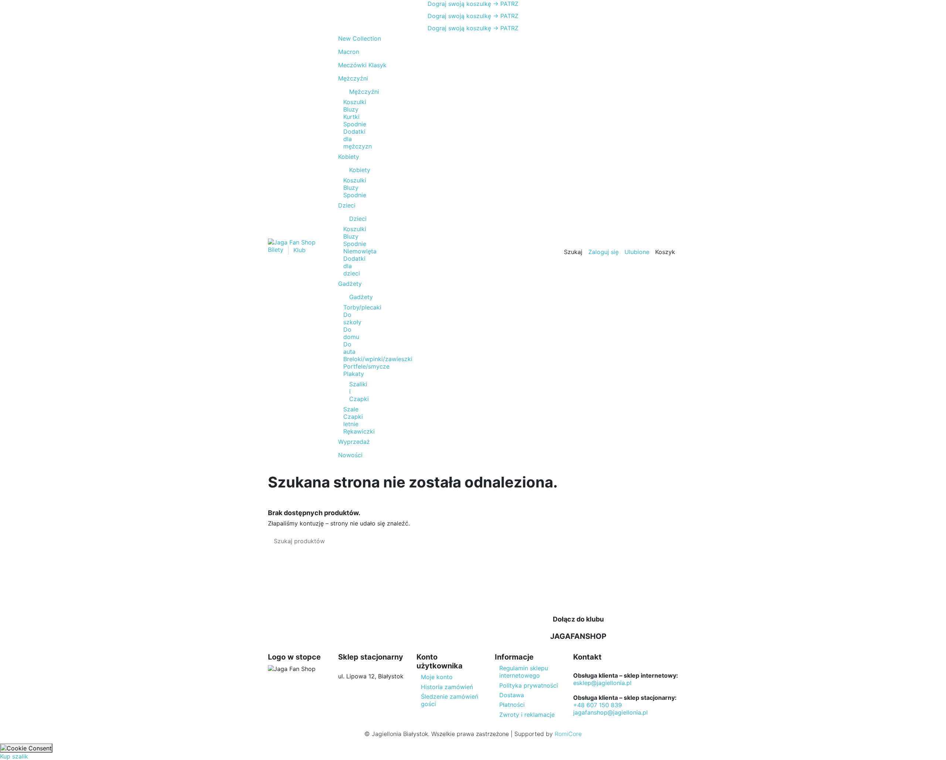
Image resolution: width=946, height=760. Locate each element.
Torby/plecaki (362, 307)
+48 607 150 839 (597, 705)
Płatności (512, 704)
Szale (350, 409)
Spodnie (354, 124)
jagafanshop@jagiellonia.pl (610, 712)
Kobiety (353, 170)
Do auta (349, 347)
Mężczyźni (353, 91)
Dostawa (511, 695)
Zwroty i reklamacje (527, 714)
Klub (299, 250)
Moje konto (437, 677)
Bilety (276, 250)
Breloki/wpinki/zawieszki (377, 359)
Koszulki (354, 102)
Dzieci (353, 218)
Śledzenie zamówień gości (449, 700)
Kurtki (351, 116)
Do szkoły (352, 318)
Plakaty (353, 373)
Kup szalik (14, 756)
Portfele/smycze (366, 366)
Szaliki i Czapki (353, 391)
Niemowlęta (360, 251)
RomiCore (568, 733)
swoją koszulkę (459, 3)
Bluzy (350, 109)
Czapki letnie (353, 420)
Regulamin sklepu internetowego (523, 671)
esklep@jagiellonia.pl (602, 683)
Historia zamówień (447, 687)
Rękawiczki (359, 431)
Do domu (351, 333)
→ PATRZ (504, 3)
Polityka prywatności (528, 685)
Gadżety (353, 297)
